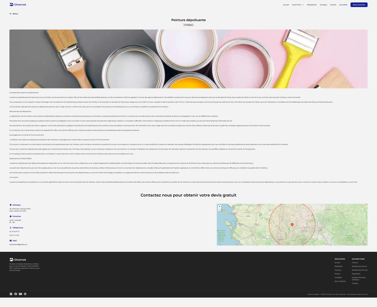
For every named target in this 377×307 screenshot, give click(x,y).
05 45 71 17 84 (14, 235)
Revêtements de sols (359, 266)
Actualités (343, 5)
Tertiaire (355, 283)
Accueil (286, 5)
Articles (333, 5)
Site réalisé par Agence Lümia (357, 294)
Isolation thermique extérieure (359, 279)
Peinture (355, 263)
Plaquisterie (356, 274)
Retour (15, 14)
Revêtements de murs (360, 270)
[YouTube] (20, 294)
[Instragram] (11, 294)
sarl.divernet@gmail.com (18, 244)
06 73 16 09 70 (14, 231)
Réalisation (339, 266)
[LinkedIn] (25, 294)
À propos (323, 5)
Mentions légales (313, 294)
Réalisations (312, 5)
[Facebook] (15, 294)
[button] (292, 224)
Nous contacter (359, 5)
